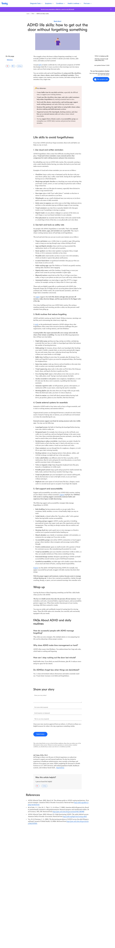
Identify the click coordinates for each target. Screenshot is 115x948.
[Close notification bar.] (111, 9)
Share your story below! (40, 695)
